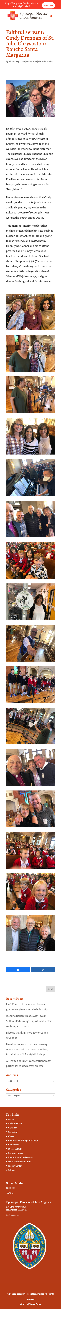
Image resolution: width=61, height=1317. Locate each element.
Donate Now (48, 5)
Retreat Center (15, 1166)
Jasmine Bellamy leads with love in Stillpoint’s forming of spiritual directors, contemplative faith (29, 1021)
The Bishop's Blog (45, 62)
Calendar (12, 1128)
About (11, 1119)
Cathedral (13, 1132)
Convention (13, 1145)
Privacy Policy (34, 1304)
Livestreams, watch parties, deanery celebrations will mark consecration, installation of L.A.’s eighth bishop (27, 1049)
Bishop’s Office (15, 1123)
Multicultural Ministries (19, 1161)
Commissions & (15, 1140)
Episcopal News (15, 1153)
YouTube (10, 1193)
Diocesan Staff (15, 1149)
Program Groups (30, 1140)
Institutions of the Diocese (20, 1157)
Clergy (11, 1136)
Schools (11, 1170)
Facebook (10, 1188)
